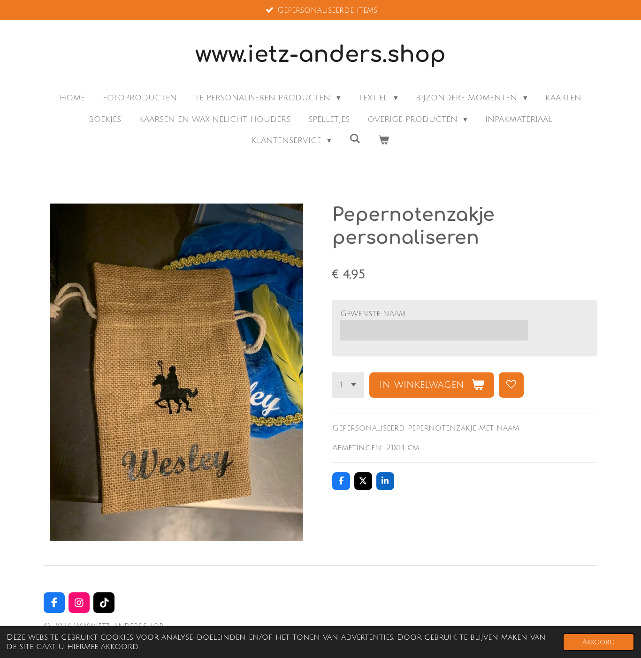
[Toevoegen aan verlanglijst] (511, 384)
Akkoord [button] (598, 642)
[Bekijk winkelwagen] (384, 140)
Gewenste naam (372, 313)
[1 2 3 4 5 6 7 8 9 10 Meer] (348, 384)
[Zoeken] (355, 139)
